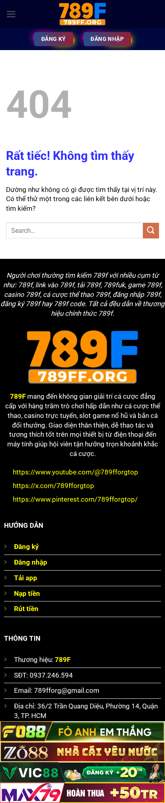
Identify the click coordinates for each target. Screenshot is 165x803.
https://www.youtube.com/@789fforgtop (75, 472)
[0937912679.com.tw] (82, 14)
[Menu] (11, 14)
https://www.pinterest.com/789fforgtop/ (75, 499)
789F (18, 396)
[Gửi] (151, 230)
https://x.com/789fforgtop (53, 486)
